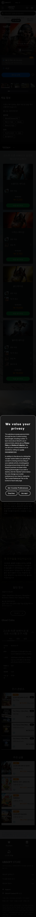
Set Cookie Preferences (18, 488)
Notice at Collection (18, 445)
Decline (11, 493)
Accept (24, 493)
